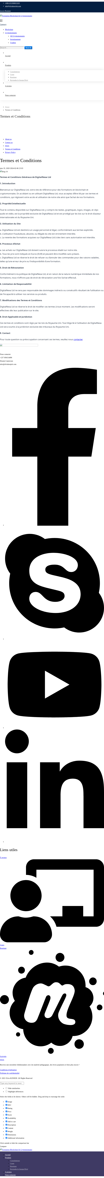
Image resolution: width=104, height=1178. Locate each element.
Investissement (15, 39)
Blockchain (9, 29)
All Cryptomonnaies (17, 36)
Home (7, 107)
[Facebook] (54, 525)
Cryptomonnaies (11, 33)
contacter (78, 339)
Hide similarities (14, 1088)
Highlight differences (15, 1092)
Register (8, 11)
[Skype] (54, 639)
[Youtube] (54, 728)
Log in (2, 11)
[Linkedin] (54, 842)
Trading (13, 43)
